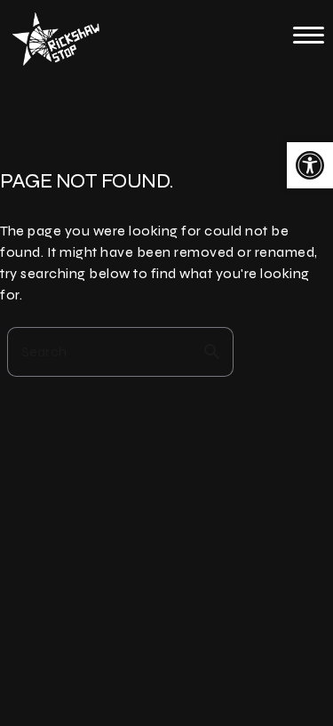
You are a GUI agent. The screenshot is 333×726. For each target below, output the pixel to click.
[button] (308, 35)
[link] (310, 165)
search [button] (212, 352)
